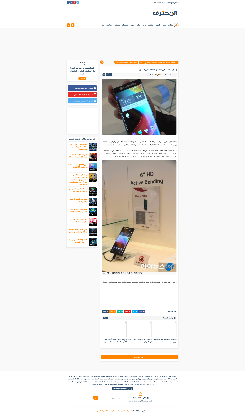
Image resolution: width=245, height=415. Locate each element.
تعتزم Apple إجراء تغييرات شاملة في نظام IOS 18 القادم (77, 166)
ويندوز (164, 25)
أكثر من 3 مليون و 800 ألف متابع (83, 94)
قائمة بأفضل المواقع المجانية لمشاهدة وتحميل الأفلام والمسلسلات (78, 146)
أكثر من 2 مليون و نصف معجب (84, 88)
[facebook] (68, 2)
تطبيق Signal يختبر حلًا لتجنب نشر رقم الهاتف (78, 200)
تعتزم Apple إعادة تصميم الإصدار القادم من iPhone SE (78, 155)
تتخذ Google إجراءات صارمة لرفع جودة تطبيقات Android (77, 190)
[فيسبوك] (90, 2)
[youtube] (74, 2)
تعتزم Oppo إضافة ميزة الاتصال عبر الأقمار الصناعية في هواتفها (77, 230)
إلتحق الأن (82, 78)
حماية (144, 25)
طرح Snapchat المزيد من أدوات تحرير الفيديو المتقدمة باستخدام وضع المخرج (116, 340)
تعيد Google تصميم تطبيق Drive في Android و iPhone (78, 210)
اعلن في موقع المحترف (172, 2)
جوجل (132, 25)
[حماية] (81, 2)
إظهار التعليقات (139, 357)
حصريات (117, 25)
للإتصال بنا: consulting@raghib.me (122, 388)
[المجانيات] (97, 2)
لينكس (138, 25)
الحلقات (150, 25)
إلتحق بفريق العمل (158, 2)
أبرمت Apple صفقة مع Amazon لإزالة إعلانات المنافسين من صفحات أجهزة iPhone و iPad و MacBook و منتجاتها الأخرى (78, 179)
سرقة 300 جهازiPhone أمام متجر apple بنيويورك (165, 340)
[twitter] (77, 2)
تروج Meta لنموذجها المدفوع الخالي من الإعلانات (78, 220)
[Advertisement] (122, 42)
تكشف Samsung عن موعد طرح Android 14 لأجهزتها (77, 241)
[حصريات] (94, 2)
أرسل (119, 311)
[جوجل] (87, 2)
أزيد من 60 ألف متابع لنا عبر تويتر (83, 100)
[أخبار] (100, 2)
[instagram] (71, 2)
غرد (134, 311)
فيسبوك (125, 25)
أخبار (103, 25)
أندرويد (158, 25)
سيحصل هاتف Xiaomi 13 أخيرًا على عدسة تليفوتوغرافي (139, 340)
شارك (140, 311)
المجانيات (109, 25)
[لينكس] (84, 2)
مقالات (170, 25)
